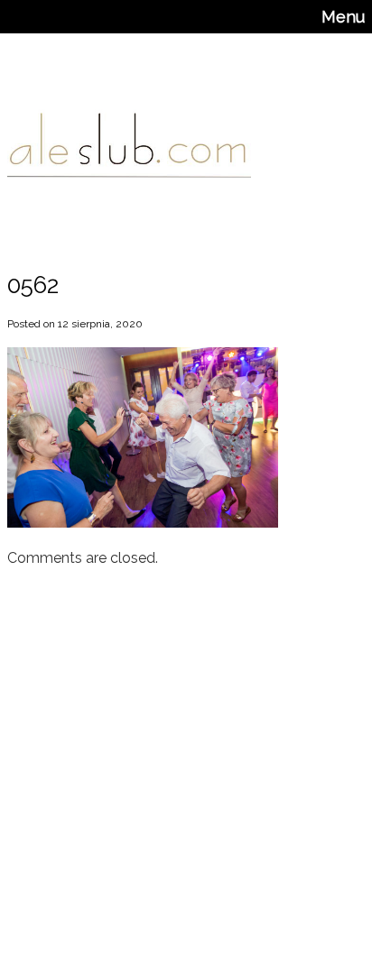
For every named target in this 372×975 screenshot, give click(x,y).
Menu (343, 16)
